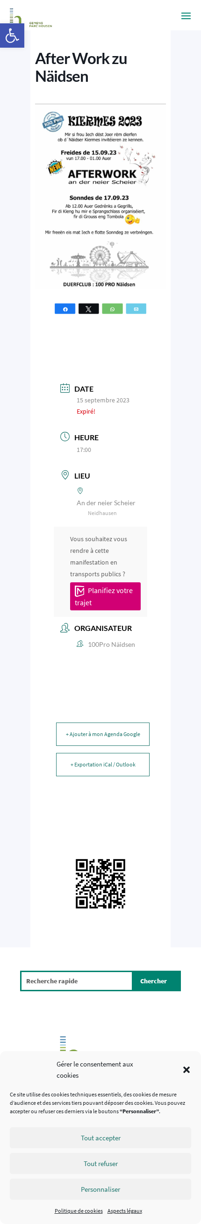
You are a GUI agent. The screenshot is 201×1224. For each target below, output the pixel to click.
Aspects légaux (125, 1210)
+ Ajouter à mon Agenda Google (103, 733)
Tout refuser (101, 1163)
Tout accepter (101, 1137)
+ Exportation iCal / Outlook (103, 764)
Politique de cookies (79, 1210)
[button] (12, 35)
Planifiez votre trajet (104, 596)
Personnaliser (100, 1189)
